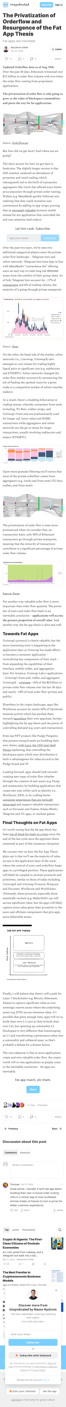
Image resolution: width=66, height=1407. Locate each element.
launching (20, 718)
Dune (15, 346)
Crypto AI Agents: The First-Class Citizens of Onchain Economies (23, 1243)
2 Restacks (42, 1105)
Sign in (59, 4)
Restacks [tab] (25, 1152)
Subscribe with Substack (35, 1355)
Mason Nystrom (19, 47)
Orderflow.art (20, 143)
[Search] (60, 1229)
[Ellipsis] (61, 1184)
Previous (13, 1128)
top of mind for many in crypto (28, 834)
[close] (56, 1290)
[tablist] (17, 1152)
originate (24, 682)
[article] (33, 1251)
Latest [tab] (15, 1229)
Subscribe (46, 4)
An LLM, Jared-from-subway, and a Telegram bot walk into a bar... (23, 1253)
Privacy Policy (38, 1370)
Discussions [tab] (28, 1229)
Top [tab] (7, 1229)
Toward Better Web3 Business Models (25, 1285)
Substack (16, 1399)
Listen (58, 49)
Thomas (14, 1184)
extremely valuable (24, 210)
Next (55, 1128)
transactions (10, 285)
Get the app (50, 1391)
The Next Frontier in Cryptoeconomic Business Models (22, 1276)
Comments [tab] (11, 1152)
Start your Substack (24, 1391)
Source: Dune (11, 593)
